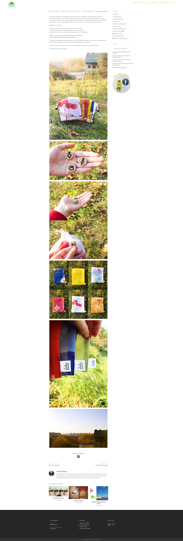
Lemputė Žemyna (55, 11)
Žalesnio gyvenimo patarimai (120, 23)
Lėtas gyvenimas (117, 26)
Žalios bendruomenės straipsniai (121, 38)
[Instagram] (113, 524)
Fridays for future (83, 526)
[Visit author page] (51, 473)
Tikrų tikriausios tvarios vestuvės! (120, 67)
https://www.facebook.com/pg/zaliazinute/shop (65, 37)
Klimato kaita (116, 21)
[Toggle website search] (172, 2)
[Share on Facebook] (78, 456)
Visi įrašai (77, 11)
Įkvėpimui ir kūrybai (118, 33)
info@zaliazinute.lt (53, 524)
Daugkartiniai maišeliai (102, 11)
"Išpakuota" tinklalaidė (84, 523)
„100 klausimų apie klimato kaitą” (98, 502)
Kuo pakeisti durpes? (58, 498)
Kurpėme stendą (78, 500)
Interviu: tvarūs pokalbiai (119, 31)
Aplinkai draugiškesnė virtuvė (120, 28)
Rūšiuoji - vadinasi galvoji (85, 528)
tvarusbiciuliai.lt (53, 528)
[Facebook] (109, 524)
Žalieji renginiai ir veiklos (119, 36)
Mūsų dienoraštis (88, 11)
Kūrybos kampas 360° (84, 524)
